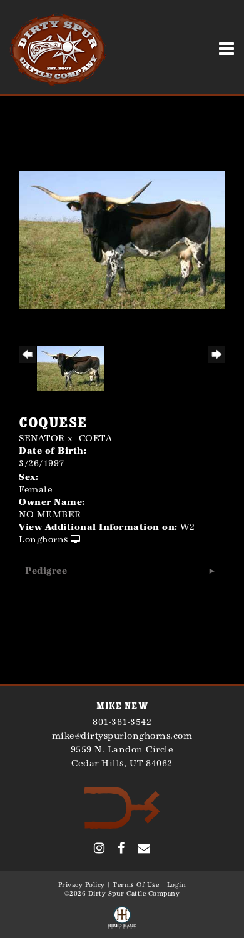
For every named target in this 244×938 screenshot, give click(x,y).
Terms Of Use (136, 885)
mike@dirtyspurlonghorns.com (122, 736)
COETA (96, 438)
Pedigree (46, 571)
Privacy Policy (81, 885)
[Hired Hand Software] (122, 918)
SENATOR (42, 438)
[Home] (122, 807)
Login (176, 885)
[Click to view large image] (122, 239)
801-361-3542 (122, 722)
